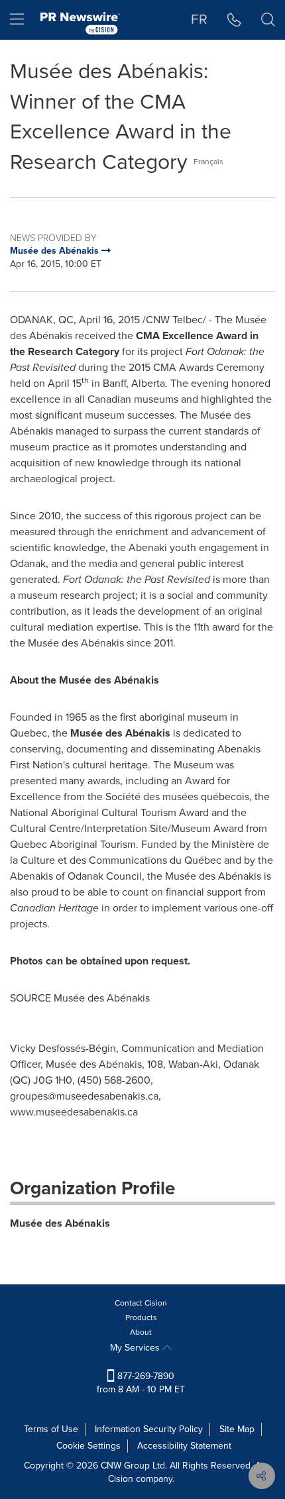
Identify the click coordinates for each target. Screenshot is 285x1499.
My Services (136, 1348)
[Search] (268, 20)
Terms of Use (51, 1429)
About (141, 1332)
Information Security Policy (149, 1429)
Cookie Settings (88, 1446)
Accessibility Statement (184, 1446)
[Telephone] (234, 20)
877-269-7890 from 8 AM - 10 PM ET (141, 1382)
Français (208, 162)
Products (141, 1317)
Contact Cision (141, 1303)
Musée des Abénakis (60, 1223)
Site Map (237, 1429)
